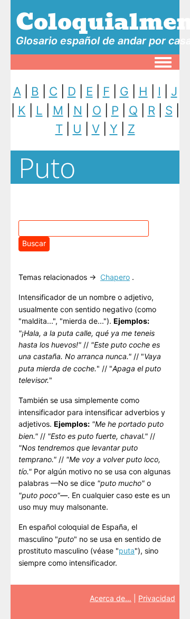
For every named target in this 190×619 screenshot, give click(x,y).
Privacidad (156, 598)
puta (127, 550)
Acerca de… (110, 598)
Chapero (115, 277)
